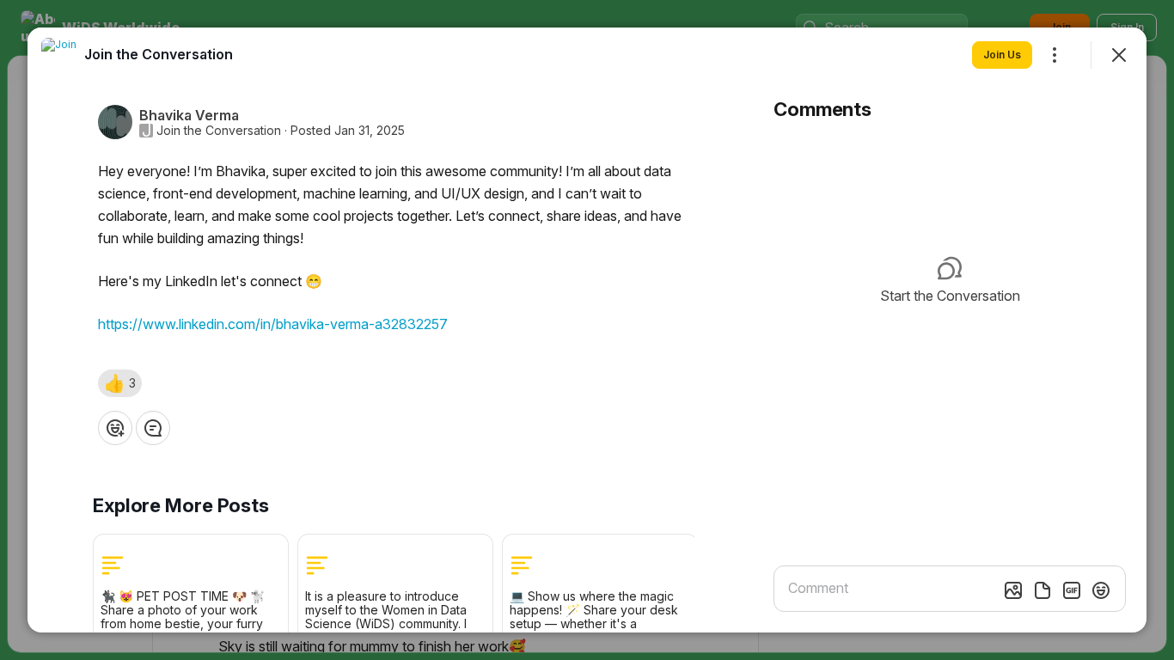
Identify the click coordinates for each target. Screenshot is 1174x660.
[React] (115, 428)
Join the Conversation (218, 131)
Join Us (1002, 54)
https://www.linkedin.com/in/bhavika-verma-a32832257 (273, 324)
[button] (120, 383)
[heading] (158, 54)
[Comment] (153, 428)
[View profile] (58, 55)
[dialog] (587, 330)
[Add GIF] (1071, 590)
